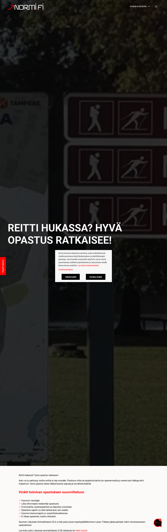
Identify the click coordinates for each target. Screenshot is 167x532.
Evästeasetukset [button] (66, 269)
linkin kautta (81, 530)
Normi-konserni (138, 6)
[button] (3, 266)
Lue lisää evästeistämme (88, 265)
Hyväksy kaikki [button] (95, 276)
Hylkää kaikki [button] (70, 276)
